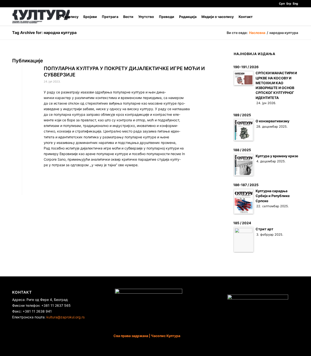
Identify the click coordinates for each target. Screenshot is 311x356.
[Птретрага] (294, 17)
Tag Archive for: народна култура (44, 32)
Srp (288, 3)
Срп (282, 3)
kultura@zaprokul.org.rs (65, 317)
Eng (295, 3)
